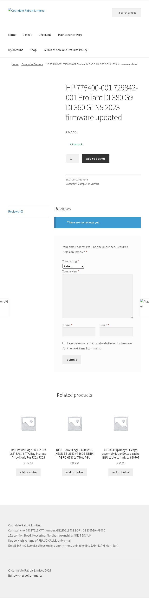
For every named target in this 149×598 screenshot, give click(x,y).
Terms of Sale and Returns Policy (65, 50)
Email (104, 325)
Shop (33, 50)
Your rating (70, 261)
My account (15, 50)
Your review (70, 271)
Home (12, 35)
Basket (27, 35)
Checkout (45, 35)
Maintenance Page (70, 35)
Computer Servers (32, 64)
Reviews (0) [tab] (15, 211)
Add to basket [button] (28, 472)
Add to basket (95, 158)
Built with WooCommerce (25, 575)
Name (67, 325)
